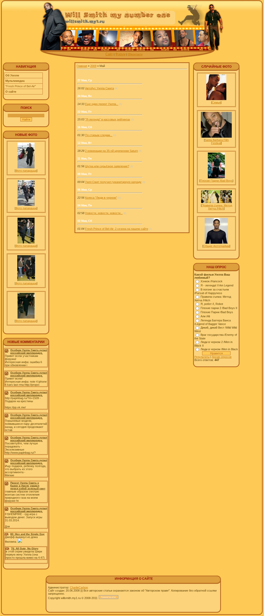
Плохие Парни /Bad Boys (216, 180)
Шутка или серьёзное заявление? (107, 166)
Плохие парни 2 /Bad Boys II (219, 308)
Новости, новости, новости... (104, 213)
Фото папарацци (26, 170)
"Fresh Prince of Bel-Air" (20, 86)
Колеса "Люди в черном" (101, 197)
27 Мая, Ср (84, 80)
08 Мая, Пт (84, 173)
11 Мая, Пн (84, 158)
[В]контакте (135, 54)
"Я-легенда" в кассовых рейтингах (107, 119)
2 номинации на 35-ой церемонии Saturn (111, 150)
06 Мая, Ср (84, 189)
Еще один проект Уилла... (101, 103)
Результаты (202, 356)
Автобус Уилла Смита (99, 88)
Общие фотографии (216, 246)
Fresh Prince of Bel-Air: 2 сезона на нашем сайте (116, 228)
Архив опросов (222, 356)
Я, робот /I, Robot (212, 303)
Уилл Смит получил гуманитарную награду (113, 181)
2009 (93, 65)
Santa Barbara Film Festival (217, 141)
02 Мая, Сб (84, 220)
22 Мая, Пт (84, 111)
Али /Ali (205, 316)
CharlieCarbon (79, 587)
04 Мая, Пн (84, 205)
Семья (216, 102)
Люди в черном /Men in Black (219, 349)
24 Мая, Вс (84, 96)
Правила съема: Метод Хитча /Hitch (217, 207)
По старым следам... (98, 135)
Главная (82, 65)
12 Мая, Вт (84, 142)
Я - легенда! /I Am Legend (217, 285)
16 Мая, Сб (84, 127)
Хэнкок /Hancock (211, 281)
